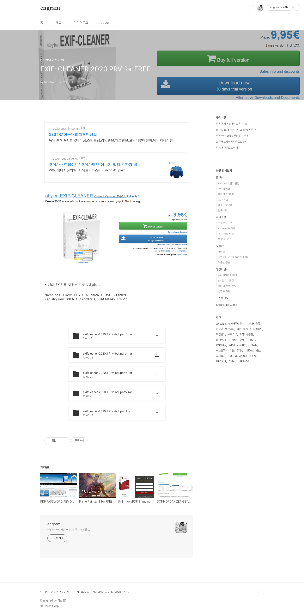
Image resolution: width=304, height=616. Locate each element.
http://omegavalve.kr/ (63, 158)
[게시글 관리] (65, 441)
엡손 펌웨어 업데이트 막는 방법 (232, 123)
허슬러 (219, 329)
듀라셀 (240, 350)
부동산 (220, 246)
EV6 (242, 339)
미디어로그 (81, 23)
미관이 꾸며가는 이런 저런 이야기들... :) (69, 529)
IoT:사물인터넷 (226, 233)
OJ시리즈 (223, 199)
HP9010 (232, 334)
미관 (232, 350)
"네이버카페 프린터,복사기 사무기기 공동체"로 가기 (103, 592)
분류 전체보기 (224, 170)
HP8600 (244, 361)
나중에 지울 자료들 (227, 305)
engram (50, 8)
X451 (232, 345)
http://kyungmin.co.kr (63, 128)
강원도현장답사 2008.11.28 (233, 257)
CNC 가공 (223, 239)
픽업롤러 (220, 334)
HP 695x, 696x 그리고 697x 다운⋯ (236, 129)
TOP (260, 594)
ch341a (252, 345)
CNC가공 (221, 345)
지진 (258, 350)
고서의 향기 (222, 298)
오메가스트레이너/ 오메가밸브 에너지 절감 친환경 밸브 (95, 164)
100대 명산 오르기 (227, 286)
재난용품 (232, 339)
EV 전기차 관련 (226, 280)
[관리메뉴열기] (297, 7)
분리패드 (257, 329)
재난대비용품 (253, 323)
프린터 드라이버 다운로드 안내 (232, 141)
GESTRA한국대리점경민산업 (73, 134)
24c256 (221, 323)
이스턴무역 (221, 350)
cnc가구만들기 (236, 323)
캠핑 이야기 (224, 291)
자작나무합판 (246, 334)
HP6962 (221, 361)
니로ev (249, 350)
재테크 (221, 251)
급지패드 (241, 345)
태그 (58, 23)
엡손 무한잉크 (244, 329)
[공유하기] (60, 441)
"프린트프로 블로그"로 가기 (54, 592)
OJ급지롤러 (241, 355)
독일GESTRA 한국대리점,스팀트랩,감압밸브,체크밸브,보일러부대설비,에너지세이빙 (111, 140)
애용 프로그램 (225, 205)
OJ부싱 (233, 361)
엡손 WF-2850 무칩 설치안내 (232, 135)
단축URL (222, 210)
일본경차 (229, 329)
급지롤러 (220, 355)
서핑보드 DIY (225, 223)
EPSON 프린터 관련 (228, 183)
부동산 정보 (224, 262)
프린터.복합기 (225, 188)
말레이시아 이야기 (227, 275)
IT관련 (220, 177)
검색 (251, 8)
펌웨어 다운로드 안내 (227, 147)
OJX (230, 355)
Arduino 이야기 (226, 228)
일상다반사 (222, 269)
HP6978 (221, 339)
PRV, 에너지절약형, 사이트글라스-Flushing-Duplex (87, 170)
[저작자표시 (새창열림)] (89, 440)
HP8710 (251, 339)
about (105, 23)
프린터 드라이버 (226, 194)
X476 (253, 355)
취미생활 (221, 217)
